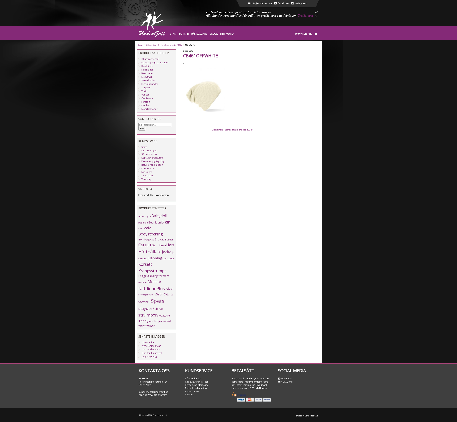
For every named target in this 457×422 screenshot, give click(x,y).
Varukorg (146, 179)
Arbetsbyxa (144, 216)
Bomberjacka (146, 239)
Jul (173, 252)
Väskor (145, 94)
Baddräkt (143, 222)
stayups (145, 308)
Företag (145, 101)
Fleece (162, 245)
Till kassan (147, 175)
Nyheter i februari (151, 345)
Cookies (189, 394)
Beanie (152, 222)
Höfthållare (150, 252)
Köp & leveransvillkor (152, 157)
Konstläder (168, 258)
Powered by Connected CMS (306, 416)
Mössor (154, 281)
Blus (140, 228)
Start (173, 33)
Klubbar (145, 105)
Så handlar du (149, 154)
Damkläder (147, 66)
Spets (157, 301)
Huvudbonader (149, 84)
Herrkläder (147, 69)
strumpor (147, 315)
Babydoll (159, 215)
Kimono (142, 258)
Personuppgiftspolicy (152, 161)
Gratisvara (305, 15)
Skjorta (169, 294)
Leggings (144, 276)
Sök (142, 128)
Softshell (144, 302)
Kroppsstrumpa (152, 270)
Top (151, 321)
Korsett (145, 264)
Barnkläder (147, 73)
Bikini (166, 222)
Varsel (167, 321)
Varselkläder (148, 80)
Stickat (158, 309)
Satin (160, 294)
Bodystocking (150, 234)
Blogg (214, 33)
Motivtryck (146, 76)
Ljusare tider (148, 342)
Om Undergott (149, 150)
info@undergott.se (261, 3)
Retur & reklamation (152, 164)
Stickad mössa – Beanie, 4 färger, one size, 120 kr (164, 45)
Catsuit (144, 244)
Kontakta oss (148, 168)
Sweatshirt (163, 315)
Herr (170, 244)
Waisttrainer (146, 326)
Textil (144, 91)
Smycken (146, 87)
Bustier (169, 239)
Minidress (142, 282)
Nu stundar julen (151, 349)
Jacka (167, 251)
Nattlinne (147, 288)
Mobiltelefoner (149, 108)
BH (159, 222)
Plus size (165, 288)
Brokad (160, 239)
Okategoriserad (150, 59)
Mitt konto (227, 33)
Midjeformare (160, 276)
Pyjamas (151, 294)
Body (146, 227)
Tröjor (157, 321)
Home (140, 45)
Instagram (301, 3)
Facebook (283, 3)
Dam (155, 245)
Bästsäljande (199, 33)
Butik (182, 33)
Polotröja (142, 294)
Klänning (155, 258)
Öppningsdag (149, 356)
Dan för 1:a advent (152, 353)
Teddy (143, 321)
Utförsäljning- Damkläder (155, 62)
